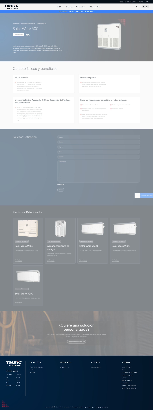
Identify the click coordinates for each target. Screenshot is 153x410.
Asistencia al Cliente (95, 7)
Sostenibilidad (80, 7)
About (121, 2)
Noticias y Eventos (130, 2)
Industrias (59, 7)
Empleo (147, 2)
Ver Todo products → (88, 11)
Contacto (140, 2)
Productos (69, 7)
